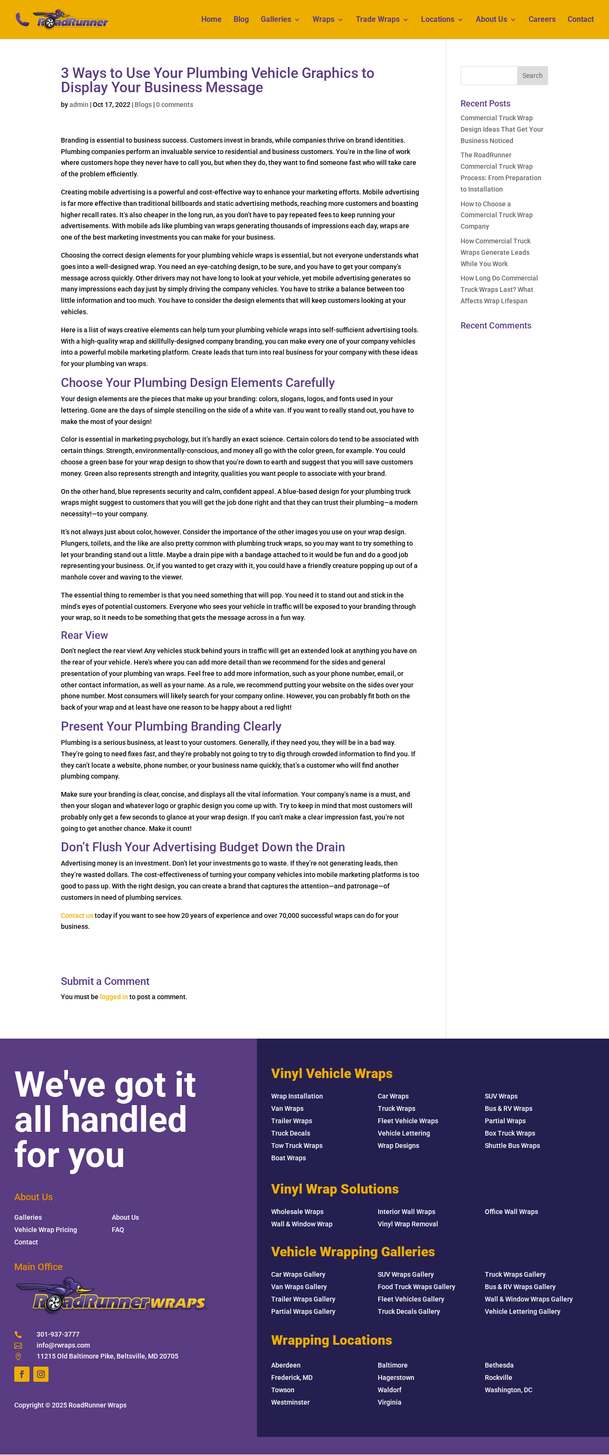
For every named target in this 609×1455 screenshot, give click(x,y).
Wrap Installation (297, 1096)
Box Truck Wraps (510, 1133)
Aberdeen (286, 1365)
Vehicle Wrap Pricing (45, 1229)
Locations (437, 20)
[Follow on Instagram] (41, 1374)
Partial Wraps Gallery (303, 1311)
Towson (283, 1390)
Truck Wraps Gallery (515, 1274)
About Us (491, 20)
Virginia (390, 1402)
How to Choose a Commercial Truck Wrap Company (497, 215)
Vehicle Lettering (404, 1133)
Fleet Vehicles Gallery (411, 1299)
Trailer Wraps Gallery (303, 1299)
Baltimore (393, 1365)
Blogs (143, 104)
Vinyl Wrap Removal (408, 1224)
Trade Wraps (378, 20)
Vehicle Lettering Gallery (522, 1311)
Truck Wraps (396, 1108)
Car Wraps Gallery (298, 1274)
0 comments (174, 104)
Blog (241, 20)
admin (78, 104)
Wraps (323, 20)
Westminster (290, 1402)
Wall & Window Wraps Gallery (529, 1299)
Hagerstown (396, 1377)
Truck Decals (290, 1133)
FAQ (118, 1229)
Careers (542, 20)
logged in (114, 997)
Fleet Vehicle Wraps (408, 1121)
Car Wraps (393, 1096)
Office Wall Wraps (511, 1211)
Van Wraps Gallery (299, 1287)
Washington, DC (508, 1390)
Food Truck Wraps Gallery (416, 1287)
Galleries (276, 20)
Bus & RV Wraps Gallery (520, 1287)
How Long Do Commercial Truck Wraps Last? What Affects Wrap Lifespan (499, 289)
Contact (581, 20)
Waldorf (390, 1390)
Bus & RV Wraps (508, 1108)
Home (211, 20)
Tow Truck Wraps (297, 1145)
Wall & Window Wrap (302, 1224)
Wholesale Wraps (297, 1211)
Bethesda (499, 1365)
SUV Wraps (501, 1096)
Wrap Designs (398, 1145)
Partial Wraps (505, 1121)
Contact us (77, 915)
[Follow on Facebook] (21, 1374)
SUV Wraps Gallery (406, 1274)
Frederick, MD (292, 1377)
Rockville (498, 1377)
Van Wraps (287, 1108)
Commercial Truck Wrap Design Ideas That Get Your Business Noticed (502, 129)
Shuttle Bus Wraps (512, 1145)
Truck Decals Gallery (409, 1311)
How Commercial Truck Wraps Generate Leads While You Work (495, 252)
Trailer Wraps (291, 1121)
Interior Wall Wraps (406, 1211)
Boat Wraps (288, 1158)
